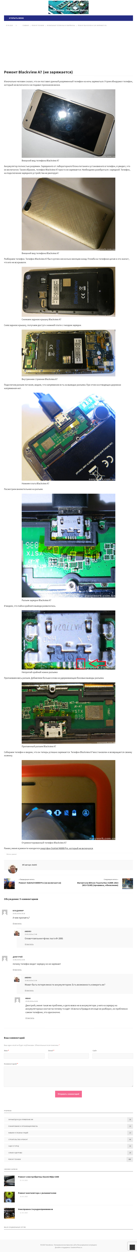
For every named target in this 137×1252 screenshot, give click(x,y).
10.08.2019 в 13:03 (19, 960)
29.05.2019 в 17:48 (31, 934)
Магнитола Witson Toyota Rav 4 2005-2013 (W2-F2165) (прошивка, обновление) (97, 883)
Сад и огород (13, 1146)
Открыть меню (16, 18)
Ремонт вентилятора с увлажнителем (37, 1193)
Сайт (95, 1050)
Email (51, 1050)
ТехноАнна (68, 7)
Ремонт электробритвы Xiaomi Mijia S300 (38, 1176)
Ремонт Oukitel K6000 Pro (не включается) (40, 882)
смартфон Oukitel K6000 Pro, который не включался (66, 848)
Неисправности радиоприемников (35, 1209)
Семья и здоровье (15, 1153)
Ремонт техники (14, 1159)
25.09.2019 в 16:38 (31, 1001)
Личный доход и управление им (20, 1119)
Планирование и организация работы (23, 1126)
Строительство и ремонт (18, 1139)
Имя (6, 1050)
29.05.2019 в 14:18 (19, 913)
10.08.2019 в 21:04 (31, 980)
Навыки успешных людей (18, 1133)
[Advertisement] (68, 48)
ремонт (14, 854)
